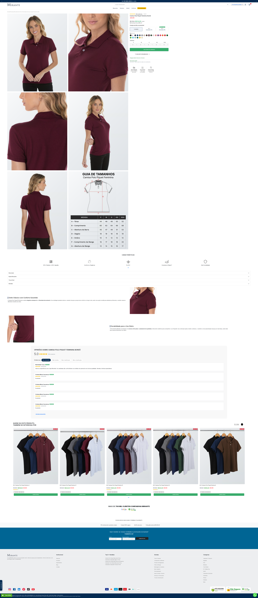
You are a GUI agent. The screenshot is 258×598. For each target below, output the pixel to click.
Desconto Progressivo (142, 54)
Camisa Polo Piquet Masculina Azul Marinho (114, 561)
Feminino (122, 8)
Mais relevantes (46, 360)
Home (8, 11)
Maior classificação (65, 360)
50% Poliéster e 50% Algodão (51, 265)
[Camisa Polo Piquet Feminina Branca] (133, 35)
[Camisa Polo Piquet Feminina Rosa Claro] (153, 35)
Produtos (12, 11)
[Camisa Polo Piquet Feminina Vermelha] (165, 35)
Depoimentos (59, 562)
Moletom (205, 564)
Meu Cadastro (157, 569)
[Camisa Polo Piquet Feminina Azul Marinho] (135, 35)
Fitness (204, 577)
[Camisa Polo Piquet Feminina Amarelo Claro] (142, 37)
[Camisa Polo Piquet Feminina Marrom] (146, 35)
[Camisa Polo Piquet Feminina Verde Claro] (135, 37)
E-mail (110, 537)
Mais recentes (55, 360)
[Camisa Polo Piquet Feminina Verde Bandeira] (167, 35)
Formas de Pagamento (159, 562)
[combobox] (133, 44)
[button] (246, 5)
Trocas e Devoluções (158, 577)
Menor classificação (77, 360)
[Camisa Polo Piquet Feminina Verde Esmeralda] (137, 37)
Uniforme (134, 8)
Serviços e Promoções (159, 575)
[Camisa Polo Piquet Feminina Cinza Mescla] (142, 35)
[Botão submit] (228, 4)
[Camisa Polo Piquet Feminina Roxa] (158, 35)
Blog (57, 564)
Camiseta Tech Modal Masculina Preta (113, 562)
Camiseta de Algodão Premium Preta (113, 564)
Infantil (127, 8)
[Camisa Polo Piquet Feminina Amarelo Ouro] (140, 37)
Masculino (115, 8)
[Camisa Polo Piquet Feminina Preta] (130, 35)
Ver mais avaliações (40, 414)
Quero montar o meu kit (159, 573)
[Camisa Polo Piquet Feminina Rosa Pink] (160, 35)
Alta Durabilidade (205, 265)
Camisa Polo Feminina (21, 11)
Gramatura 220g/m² (167, 265)
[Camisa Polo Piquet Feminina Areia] (144, 35)
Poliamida (205, 575)
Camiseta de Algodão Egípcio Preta (112, 559)
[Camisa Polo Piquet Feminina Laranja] (162, 35)
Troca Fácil (11, 280)
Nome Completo (125, 537)
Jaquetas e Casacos (207, 558)
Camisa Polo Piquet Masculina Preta (112, 558)
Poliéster (205, 579)
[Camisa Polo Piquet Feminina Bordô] (149, 35)
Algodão (205, 560)
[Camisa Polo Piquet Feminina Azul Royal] (137, 35)
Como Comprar (157, 558)
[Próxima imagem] (57, 456)
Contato (58, 567)
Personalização (141, 8)
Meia (204, 582)
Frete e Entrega (157, 564)
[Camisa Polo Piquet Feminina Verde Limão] (130, 37)
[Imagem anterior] (14, 456)
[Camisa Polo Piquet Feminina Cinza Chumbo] (140, 35)
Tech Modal (205, 567)
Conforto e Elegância (89, 265)
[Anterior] (2, 1)
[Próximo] (256, 1)
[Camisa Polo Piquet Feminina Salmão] (156, 35)
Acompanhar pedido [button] (237, 4)
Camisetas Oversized (207, 573)
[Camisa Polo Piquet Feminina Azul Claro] (133, 37)
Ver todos (236, 424)
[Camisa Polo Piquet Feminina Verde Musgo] (151, 35)
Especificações (13, 276)
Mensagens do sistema (159, 567)
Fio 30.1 (128, 265)
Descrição (11, 273)
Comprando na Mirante (159, 560)
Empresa (58, 558)
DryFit (204, 571)
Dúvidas (11, 283)
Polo (15, 11)
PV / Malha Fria (206, 569)
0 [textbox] (140, 44)
